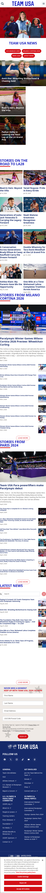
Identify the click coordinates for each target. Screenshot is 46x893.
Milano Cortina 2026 (31, 51)
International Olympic (33, 803)
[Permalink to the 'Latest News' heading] (24, 585)
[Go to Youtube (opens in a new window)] (29, 759)
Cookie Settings (23, 877)
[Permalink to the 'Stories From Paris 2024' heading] (19, 445)
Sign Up (23, 736)
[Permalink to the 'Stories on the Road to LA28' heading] (25, 164)
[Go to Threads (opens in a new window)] (35, 759)
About (7, 808)
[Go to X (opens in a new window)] (11, 759)
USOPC (9, 838)
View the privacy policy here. (26, 872)
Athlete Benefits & (12, 833)
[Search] (2, 3)
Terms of (21, 731)
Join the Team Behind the (33, 774)
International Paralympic (33, 809)
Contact (7, 842)
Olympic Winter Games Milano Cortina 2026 (32, 826)
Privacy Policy (32, 725)
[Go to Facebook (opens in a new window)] (5, 759)
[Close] (42, 860)
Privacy (7, 731)
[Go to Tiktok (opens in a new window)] (23, 759)
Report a (10, 791)
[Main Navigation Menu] (43, 3)
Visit (4, 777)
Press (9, 820)
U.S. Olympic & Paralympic (12, 786)
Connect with (31, 791)
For (7, 828)
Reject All (23, 883)
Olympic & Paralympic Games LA (33, 838)
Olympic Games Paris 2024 (33, 814)
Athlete (9, 781)
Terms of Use (6, 727)
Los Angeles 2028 (13, 51)
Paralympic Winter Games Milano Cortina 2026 (33, 832)
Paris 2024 (16, 56)
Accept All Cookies (23, 889)
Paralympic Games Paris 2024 (33, 819)
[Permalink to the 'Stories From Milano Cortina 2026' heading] (25, 298)
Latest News (29, 56)
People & (10, 812)
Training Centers (9, 816)
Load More (23, 438)
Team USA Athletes (9, 773)
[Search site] (44, 594)
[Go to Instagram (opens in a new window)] (17, 759)
